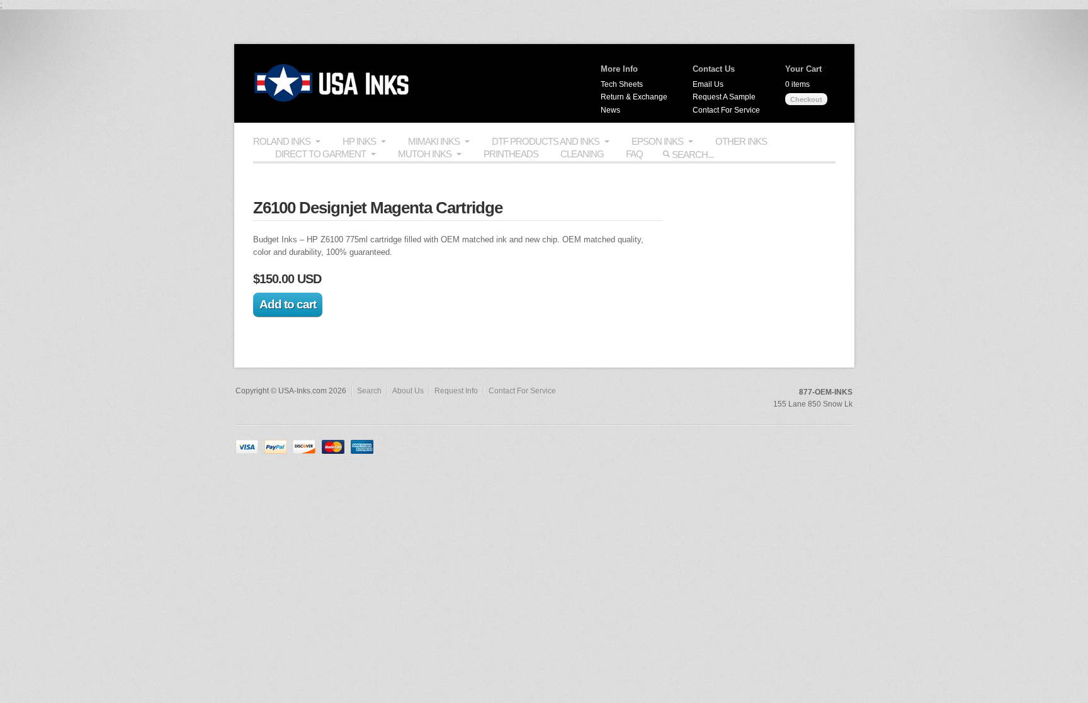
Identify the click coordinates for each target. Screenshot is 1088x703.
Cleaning (582, 154)
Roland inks (281, 141)
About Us (408, 390)
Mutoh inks (424, 154)
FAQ (634, 154)
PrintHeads (511, 154)
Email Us (708, 84)
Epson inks (657, 141)
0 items (797, 84)
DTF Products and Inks (545, 141)
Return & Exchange (634, 97)
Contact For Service (726, 110)
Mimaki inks (434, 141)
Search (369, 390)
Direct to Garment (320, 154)
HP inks (359, 141)
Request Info (456, 390)
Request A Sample (724, 97)
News (610, 110)
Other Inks (741, 141)
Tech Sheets (622, 84)
